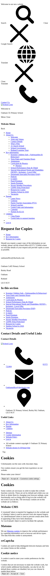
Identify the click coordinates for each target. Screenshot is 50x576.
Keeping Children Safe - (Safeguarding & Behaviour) (26, 293)
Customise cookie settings (29, 479)
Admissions (15, 161)
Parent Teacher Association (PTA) (24, 203)
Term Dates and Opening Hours (23, 159)
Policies (14, 177)
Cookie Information (13, 435)
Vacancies (14, 194)
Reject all (5, 479)
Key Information (12, 152)
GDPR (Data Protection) (20, 188)
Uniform (14, 201)
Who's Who (15, 144)
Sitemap (9, 433)
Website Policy (11, 437)
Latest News (15, 198)
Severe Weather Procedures (21, 185)
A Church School (17, 146)
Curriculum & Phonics (19, 163)
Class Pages (15, 216)
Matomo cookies (13, 531)
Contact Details (16, 141)
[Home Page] (7, 105)
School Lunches (17, 205)
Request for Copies (18, 190)
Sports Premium (17, 183)
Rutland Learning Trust (20, 150)
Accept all (14, 479)
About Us (9, 135)
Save (22, 574)
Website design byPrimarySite (18, 448)
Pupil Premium (16, 181)
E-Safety (14, 179)
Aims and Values (17, 139)
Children (9, 214)
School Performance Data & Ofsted (24, 168)
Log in (8, 223)
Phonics (19, 166)
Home (8, 133)
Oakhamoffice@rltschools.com (18, 387)
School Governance (18, 148)
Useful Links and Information (22, 207)
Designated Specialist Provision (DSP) (25, 174)
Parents (8, 196)
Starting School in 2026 (20, 192)
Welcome (14, 137)
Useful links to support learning (23, 218)
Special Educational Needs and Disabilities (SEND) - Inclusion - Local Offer (27, 171)
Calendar (14, 209)
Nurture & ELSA (17, 212)
